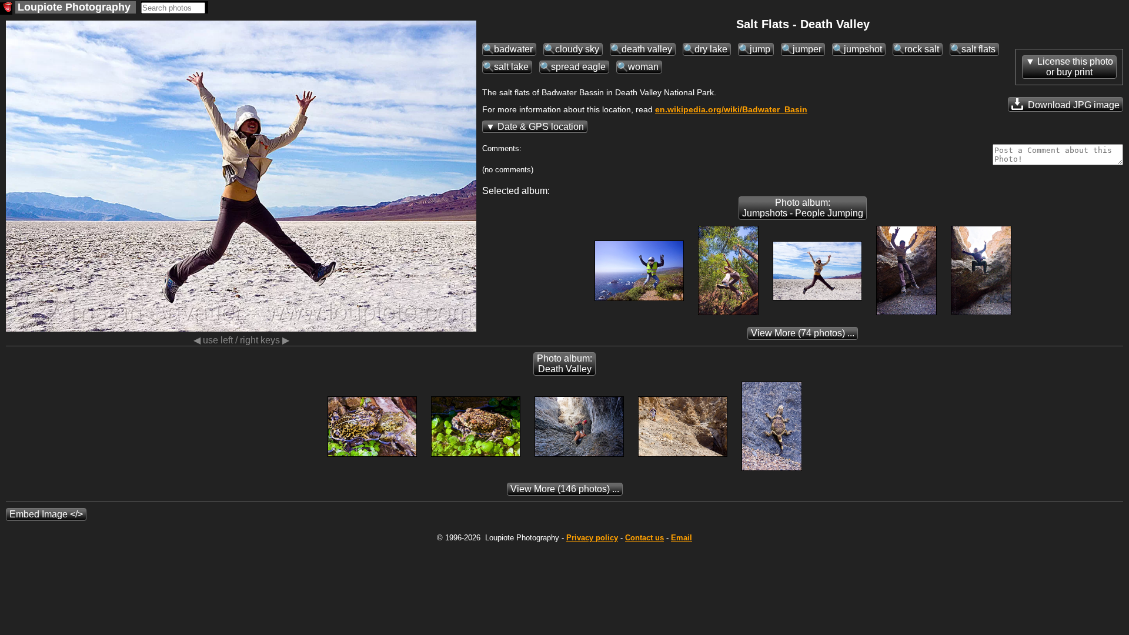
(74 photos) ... (802, 333)
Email (681, 537)
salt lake (511, 67)
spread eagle (578, 67)
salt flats (978, 49)
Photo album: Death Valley (564, 363)
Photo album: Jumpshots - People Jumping (802, 208)
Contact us (644, 537)
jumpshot (863, 49)
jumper (807, 49)
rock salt (921, 49)
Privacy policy (592, 537)
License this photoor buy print (1075, 66)
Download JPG (1073, 105)
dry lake (710, 49)
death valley (647, 49)
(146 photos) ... (564, 489)
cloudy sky (577, 49)
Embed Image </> (46, 514)
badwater (513, 49)
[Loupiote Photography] (6, 8)
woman (643, 67)
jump (760, 49)
